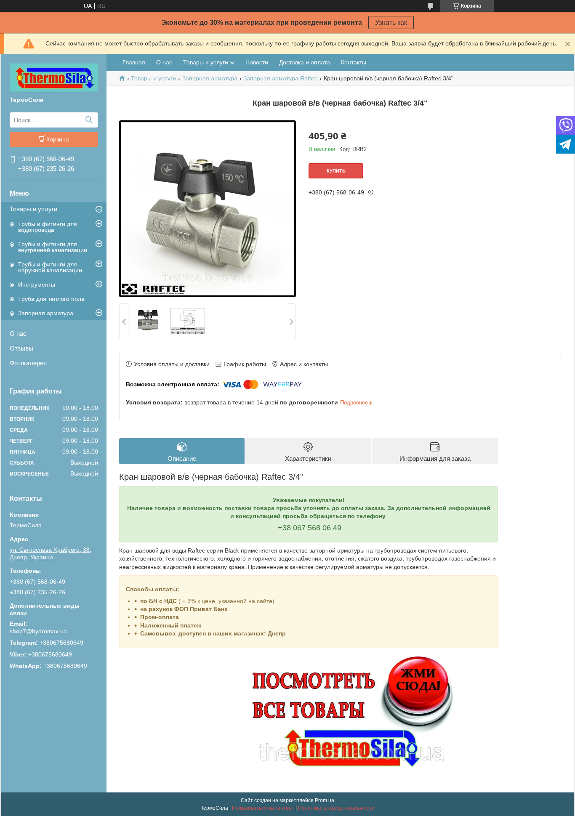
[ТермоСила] (54, 77)
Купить (336, 170)
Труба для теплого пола (51, 298)
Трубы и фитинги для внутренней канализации (52, 247)
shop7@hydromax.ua (38, 631)
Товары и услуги (33, 209)
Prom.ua (324, 800)
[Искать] (88, 120)
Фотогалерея (28, 363)
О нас (18, 333)
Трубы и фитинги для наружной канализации (50, 267)
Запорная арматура (45, 313)
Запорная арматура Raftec (280, 78)
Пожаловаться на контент (263, 808)
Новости (256, 62)
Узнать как (391, 22)
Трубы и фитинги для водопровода (47, 227)
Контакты (353, 62)
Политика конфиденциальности (336, 808)
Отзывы (21, 348)
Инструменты (36, 284)
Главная (133, 62)
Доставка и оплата (304, 62)
